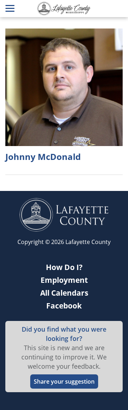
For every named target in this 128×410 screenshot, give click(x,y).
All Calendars (64, 293)
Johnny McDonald (43, 156)
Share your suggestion (64, 381)
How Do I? (64, 267)
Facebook (64, 306)
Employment (64, 280)
